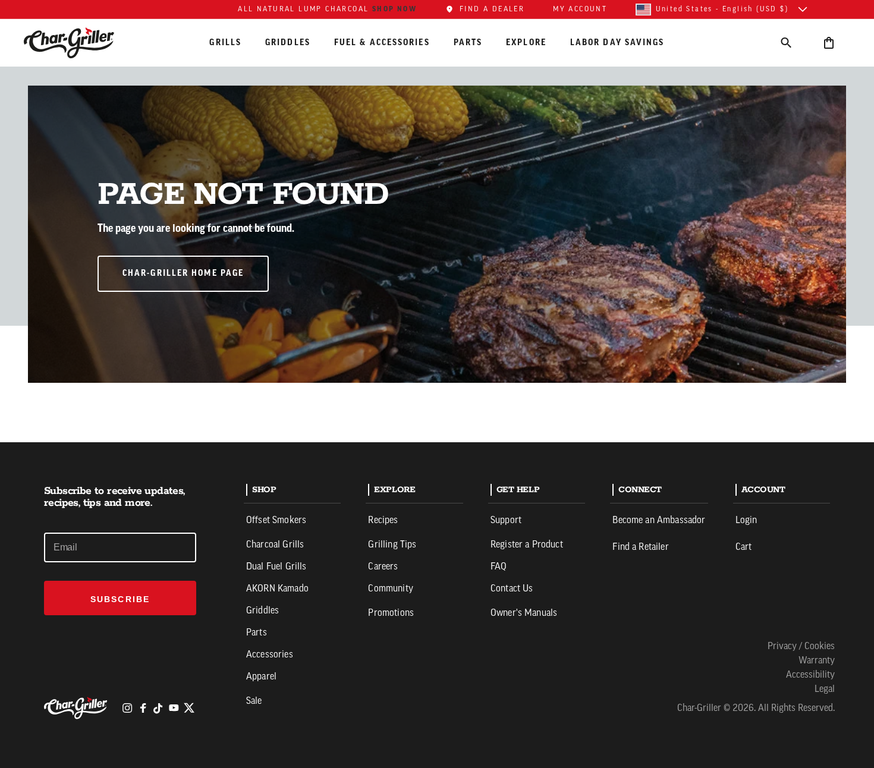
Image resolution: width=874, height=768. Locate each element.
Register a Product (527, 545)
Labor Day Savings (617, 42)
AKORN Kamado (277, 589)
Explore (526, 42)
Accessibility (810, 675)
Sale (254, 701)
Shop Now (394, 8)
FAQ (499, 567)
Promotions (391, 613)
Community (390, 589)
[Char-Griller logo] (77, 707)
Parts (468, 42)
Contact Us (512, 589)
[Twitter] (189, 708)
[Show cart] (828, 42)
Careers (383, 567)
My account (580, 9)
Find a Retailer (640, 547)
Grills (225, 42)
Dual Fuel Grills (276, 567)
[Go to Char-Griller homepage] (80, 42)
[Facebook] (143, 708)
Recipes (383, 520)
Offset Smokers (276, 520)
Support (506, 520)
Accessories (269, 655)
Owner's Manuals (524, 613)
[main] (437, 221)
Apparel (261, 677)
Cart (743, 547)
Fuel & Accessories (382, 42)
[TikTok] (158, 708)
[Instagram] (127, 708)
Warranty (816, 661)
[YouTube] (173, 708)
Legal (825, 689)
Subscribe (120, 599)
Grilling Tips (392, 545)
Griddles (287, 42)
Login (746, 520)
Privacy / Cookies (801, 646)
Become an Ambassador (658, 520)
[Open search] (786, 42)
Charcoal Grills (275, 545)
